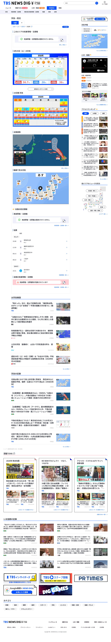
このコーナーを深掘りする (25, 510)
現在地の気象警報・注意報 (31, 12)
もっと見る (66, 369)
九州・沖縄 (87, 200)
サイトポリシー (39, 627)
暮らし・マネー (10, 609)
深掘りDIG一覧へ (101, 514)
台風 (55, 12)
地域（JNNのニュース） (101, 622)
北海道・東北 (91, 191)
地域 (60, 8)
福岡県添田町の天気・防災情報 (15, 449)
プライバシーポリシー (25, 627)
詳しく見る (62, 45)
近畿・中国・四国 (95, 210)
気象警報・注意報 (16, 12)
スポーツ (43, 605)
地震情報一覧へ (63, 275)
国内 (15, 605)
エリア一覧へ (102, 214)
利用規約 (74, 627)
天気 (6, 12)
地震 (43, 12)
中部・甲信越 (91, 196)
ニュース (8, 8)
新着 (7, 605)
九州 (18, 26)
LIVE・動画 (38, 8)
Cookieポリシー (52, 627)
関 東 (101, 207)
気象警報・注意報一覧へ (61, 287)
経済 (33, 605)
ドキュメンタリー (26, 609)
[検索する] (96, 3)
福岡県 (23, 26)
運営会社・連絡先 (11, 627)
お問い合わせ (64, 627)
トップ (5, 449)
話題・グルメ (89, 605)
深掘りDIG (21, 8)
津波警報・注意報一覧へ (61, 225)
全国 (15, 23)
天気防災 (51, 8)
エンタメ (63, 605)
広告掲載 (102, 627)
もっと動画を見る (101, 105)
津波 (49, 12)
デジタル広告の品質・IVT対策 (88, 627)
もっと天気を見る (101, 50)
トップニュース (53, 622)
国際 (24, 605)
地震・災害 (75, 605)
